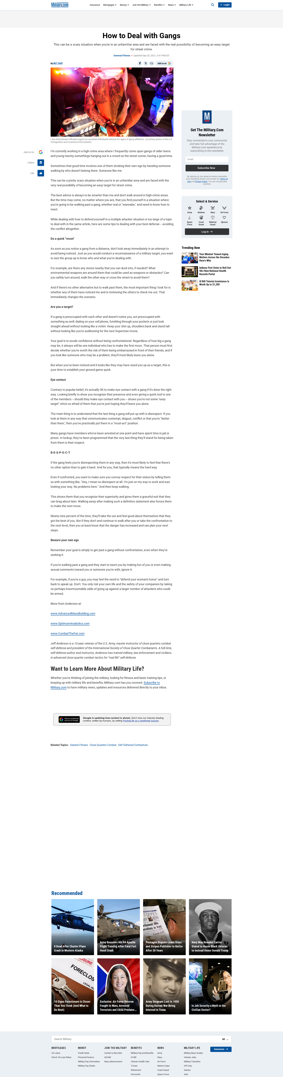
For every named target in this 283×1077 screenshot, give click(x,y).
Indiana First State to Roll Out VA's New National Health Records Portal (215, 271)
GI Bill (133, 1057)
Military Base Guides (193, 1053)
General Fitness (122, 55)
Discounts (135, 1074)
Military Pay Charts (86, 1066)
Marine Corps (163, 1066)
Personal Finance (86, 1057)
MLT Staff (58, 63)
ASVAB (107, 1057)
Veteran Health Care (140, 1061)
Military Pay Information (89, 1061)
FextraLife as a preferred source (141, 720)
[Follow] (41, 162)
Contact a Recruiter (113, 1053)
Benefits (158, 5)
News (171, 5)
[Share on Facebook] (139, 63)
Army (159, 1053)
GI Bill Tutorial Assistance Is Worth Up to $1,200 (214, 283)
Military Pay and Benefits (142, 1053)
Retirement (136, 1070)
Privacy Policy (201, 181)
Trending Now (191, 247)
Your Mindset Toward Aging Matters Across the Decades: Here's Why (214, 257)
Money (123, 5)
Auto (186, 1074)
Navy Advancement (113, 1061)
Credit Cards (83, 1053)
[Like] (41, 173)
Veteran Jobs (190, 1057)
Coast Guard (163, 1070)
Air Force (161, 1061)
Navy (159, 1057)
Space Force (163, 1074)
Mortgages (108, 5)
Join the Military (140, 5)
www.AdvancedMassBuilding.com (73, 613)
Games (187, 1070)
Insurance (95, 5)
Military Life (185, 5)
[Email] (151, 63)
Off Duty (188, 1066)
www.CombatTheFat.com (68, 633)
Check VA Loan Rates (61, 1057)
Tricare (134, 1066)
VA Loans (55, 1053)
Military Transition (192, 1061)
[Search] (212, 5)
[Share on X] (145, 63)
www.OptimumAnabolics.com (70, 623)
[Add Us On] (41, 152)
